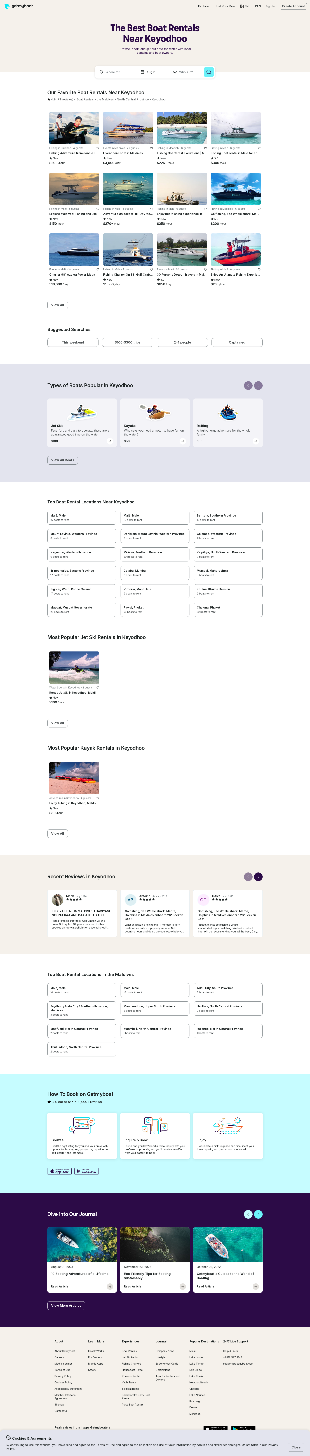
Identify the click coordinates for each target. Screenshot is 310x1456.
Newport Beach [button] (198, 1382)
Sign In (270, 6)
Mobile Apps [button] (95, 1363)
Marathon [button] (195, 1413)
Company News (165, 1351)
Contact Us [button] (61, 1410)
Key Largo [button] (195, 1401)
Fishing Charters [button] (131, 1363)
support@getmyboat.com (238, 1363)
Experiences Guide (167, 1363)
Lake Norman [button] (197, 1395)
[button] (226, 6)
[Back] (248, 385)
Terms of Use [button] (105, 1445)
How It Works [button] (96, 1351)
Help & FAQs (230, 1351)
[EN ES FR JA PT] (244, 6)
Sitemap (59, 1404)
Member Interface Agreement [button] (65, 1396)
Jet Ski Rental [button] (130, 1357)
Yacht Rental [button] (129, 1382)
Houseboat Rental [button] (132, 1369)
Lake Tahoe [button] (196, 1363)
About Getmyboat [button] (65, 1351)
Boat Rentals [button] (129, 1351)
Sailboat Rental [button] (131, 1388)
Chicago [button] (194, 1388)
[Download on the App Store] (59, 1172)
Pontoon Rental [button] (131, 1376)
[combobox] (116, 72)
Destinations (163, 1369)
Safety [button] (92, 1369)
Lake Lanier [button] (196, 1357)
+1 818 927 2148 (232, 1357)
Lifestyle (161, 1357)
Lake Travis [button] (196, 1376)
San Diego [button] (195, 1369)
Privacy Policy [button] (63, 1376)
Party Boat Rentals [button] (133, 1404)
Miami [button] (192, 1351)
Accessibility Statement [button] (68, 1388)
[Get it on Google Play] (86, 1172)
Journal (161, 1341)
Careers (59, 1357)
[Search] (209, 72)
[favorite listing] (97, 148)
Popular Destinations (204, 1341)
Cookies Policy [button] (63, 1382)
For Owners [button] (95, 1357)
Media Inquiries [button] (63, 1363)
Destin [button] (193, 1407)
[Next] (258, 385)
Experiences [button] (131, 1341)
